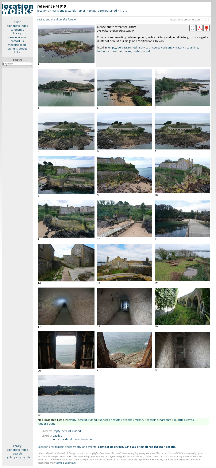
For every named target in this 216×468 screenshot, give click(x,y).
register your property (17, 457)
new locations (17, 37)
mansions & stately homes (69, 10)
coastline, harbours (159, 420)
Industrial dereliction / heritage (72, 439)
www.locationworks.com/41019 (189, 19)
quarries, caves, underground (131, 51)
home (17, 22)
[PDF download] (199, 30)
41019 (123, 10)
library (17, 33)
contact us (17, 41)
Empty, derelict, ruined (67, 431)
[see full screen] (192, 28)
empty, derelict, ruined (102, 10)
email (144, 447)
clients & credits (17, 48)
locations (43, 10)
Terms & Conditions (66, 462)
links (17, 52)
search (17, 453)
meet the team (17, 45)
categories (17, 29)
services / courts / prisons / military (161, 47)
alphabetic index (17, 26)
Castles (57, 435)
